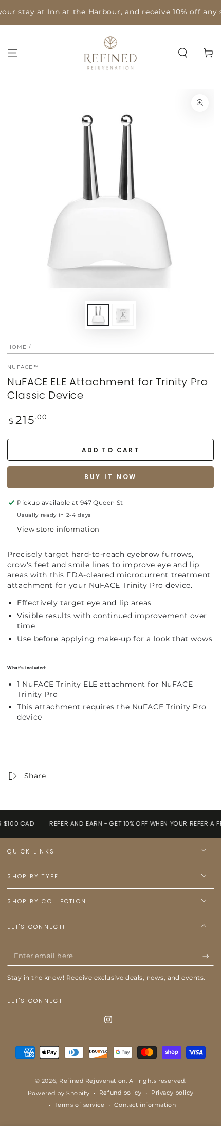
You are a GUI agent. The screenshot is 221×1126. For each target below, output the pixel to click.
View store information (58, 529)
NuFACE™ (23, 367)
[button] (182, 52)
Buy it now (110, 476)
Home (17, 347)
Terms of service (80, 1104)
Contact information (145, 1104)
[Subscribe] (208, 956)
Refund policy (120, 1092)
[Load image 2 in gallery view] (123, 315)
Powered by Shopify (58, 1093)
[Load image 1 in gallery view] (98, 315)
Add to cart (110, 450)
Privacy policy (172, 1092)
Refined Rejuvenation (92, 1080)
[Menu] (12, 52)
